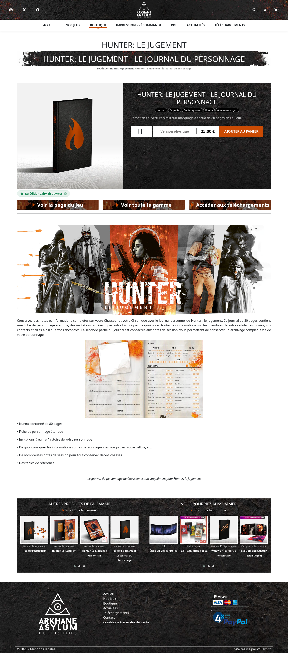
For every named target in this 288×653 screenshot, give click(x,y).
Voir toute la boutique (209, 510)
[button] (74, 566)
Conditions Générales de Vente (126, 622)
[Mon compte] (265, 9)
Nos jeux (73, 25)
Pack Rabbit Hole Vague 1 (193, 551)
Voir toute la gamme (80, 510)
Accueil (49, 25)
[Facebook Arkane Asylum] (37, 9)
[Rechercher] (254, 9)
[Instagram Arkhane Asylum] (11, 9)
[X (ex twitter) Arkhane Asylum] (24, 9)
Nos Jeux (109, 599)
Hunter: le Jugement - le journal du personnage (124, 553)
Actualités (196, 25)
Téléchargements (230, 25)
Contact (109, 617)
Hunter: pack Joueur (34, 549)
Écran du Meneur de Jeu (163, 549)
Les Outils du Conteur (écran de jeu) (254, 551)
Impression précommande (139, 25)
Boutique (98, 25)
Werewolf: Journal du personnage (223, 551)
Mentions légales (42, 649)
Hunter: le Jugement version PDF (94, 551)
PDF (174, 25)
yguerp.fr (264, 649)
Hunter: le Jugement (122, 68)
